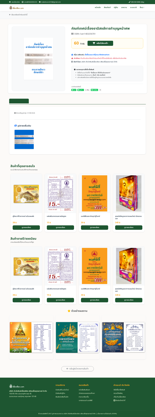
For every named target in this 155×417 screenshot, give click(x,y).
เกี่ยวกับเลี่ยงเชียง (120, 397)
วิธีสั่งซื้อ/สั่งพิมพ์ (119, 390)
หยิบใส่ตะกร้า (102, 43)
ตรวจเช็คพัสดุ (118, 393)
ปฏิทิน (116, 7)
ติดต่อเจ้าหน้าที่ (120, 400)
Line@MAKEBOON (30, 2)
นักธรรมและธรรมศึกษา (87, 393)
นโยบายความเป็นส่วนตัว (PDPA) (107, 414)
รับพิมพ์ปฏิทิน (60, 393)
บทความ (124, 7)
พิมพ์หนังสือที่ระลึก (62, 397)
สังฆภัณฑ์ (107, 7)
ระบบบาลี (133, 7)
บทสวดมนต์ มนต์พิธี (85, 400)
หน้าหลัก (98, 7)
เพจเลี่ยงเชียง (15, 2)
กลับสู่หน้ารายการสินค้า (79, 368)
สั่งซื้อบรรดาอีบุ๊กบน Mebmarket (97, 54)
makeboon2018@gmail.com (51, 2)
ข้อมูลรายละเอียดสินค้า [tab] (19, 101)
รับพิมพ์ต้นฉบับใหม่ (62, 390)
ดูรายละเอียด (26, 227)
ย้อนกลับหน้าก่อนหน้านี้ (19, 14)
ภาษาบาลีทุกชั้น (84, 397)
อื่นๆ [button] (141, 7)
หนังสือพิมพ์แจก (84, 390)
